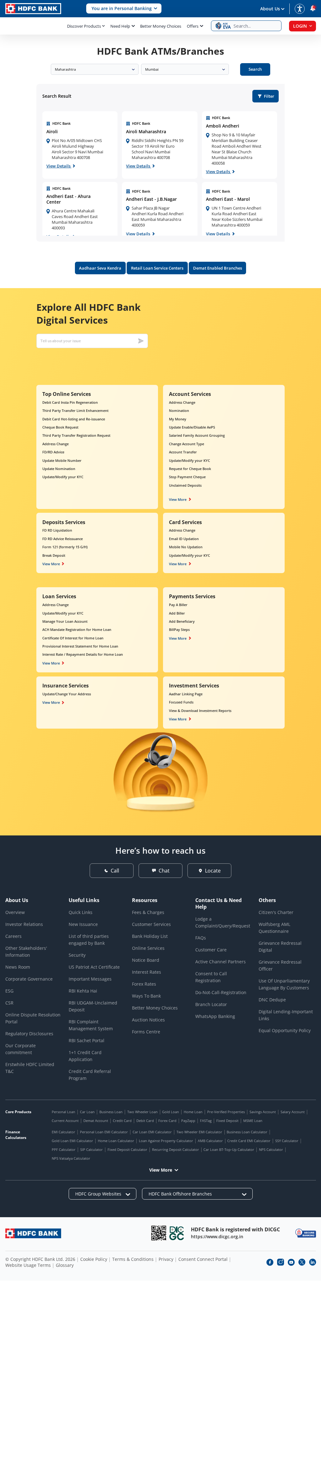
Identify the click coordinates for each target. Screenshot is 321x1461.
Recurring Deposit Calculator (175, 1149)
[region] (80, 145)
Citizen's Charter (276, 912)
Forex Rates (144, 984)
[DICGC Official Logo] (177, 1233)
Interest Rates (146, 972)
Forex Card (167, 1120)
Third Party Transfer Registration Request (76, 435)
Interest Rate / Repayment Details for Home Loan (82, 654)
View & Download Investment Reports (200, 710)
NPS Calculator (271, 1149)
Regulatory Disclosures (29, 1034)
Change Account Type (186, 443)
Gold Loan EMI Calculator (72, 1140)
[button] (123, 8)
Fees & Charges (148, 912)
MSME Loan (252, 1120)
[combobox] (95, 69)
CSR (9, 1003)
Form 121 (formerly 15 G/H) (64, 546)
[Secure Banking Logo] (305, 1233)
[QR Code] (158, 1233)
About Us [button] (270, 9)
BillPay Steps (179, 629)
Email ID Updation (184, 538)
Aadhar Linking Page (186, 694)
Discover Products (84, 26)
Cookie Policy (93, 1259)
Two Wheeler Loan (142, 1111)
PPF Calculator (64, 1149)
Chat (164, 870)
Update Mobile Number (62, 460)
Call (115, 870)
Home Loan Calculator (116, 1140)
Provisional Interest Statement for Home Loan (80, 646)
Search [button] (255, 69)
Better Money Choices (160, 26)
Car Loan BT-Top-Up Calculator (228, 1149)
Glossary (65, 1265)
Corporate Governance (29, 979)
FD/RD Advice (53, 452)
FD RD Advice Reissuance (62, 538)
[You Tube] (291, 1262)
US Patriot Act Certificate (94, 967)
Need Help (120, 26)
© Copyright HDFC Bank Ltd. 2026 (40, 1259)
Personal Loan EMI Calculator (104, 1132)
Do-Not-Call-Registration (220, 992)
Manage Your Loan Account (64, 621)
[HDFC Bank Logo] (33, 8)
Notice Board (145, 960)
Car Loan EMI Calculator (152, 1132)
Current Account (65, 1120)
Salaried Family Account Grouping (197, 435)
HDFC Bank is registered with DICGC (235, 1229)
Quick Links (80, 912)
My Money (177, 419)
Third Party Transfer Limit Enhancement (75, 410)
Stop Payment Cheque (187, 476)
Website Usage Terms (28, 1265)
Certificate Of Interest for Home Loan (72, 638)
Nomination (179, 410)
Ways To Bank (146, 996)
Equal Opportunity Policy (285, 1030)
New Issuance (83, 924)
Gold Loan (170, 1111)
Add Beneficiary (182, 621)
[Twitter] (301, 1262)
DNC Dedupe (272, 1000)
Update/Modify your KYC (62, 476)
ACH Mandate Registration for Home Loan (76, 629)
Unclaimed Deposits (185, 485)
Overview (15, 912)
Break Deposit (53, 555)
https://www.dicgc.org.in (217, 1236)
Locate (213, 870)
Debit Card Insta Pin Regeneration (70, 402)
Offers (192, 26)
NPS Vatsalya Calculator (71, 1158)
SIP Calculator (91, 1149)
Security (77, 955)
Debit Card (145, 1120)
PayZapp (188, 1120)
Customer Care (211, 950)
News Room (17, 967)
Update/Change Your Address (66, 694)
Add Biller (177, 613)
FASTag (206, 1120)
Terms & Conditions (133, 1259)
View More (178, 499)
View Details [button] (58, 166)
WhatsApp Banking (215, 1016)
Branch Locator (211, 1004)
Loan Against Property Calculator (166, 1140)
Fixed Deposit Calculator (127, 1149)
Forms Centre (146, 1032)
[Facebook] (269, 1262)
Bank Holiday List (150, 936)
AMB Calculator (210, 1140)
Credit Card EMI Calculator (249, 1140)
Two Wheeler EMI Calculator (199, 1132)
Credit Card (122, 1120)
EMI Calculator (63, 1132)
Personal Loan (63, 1111)
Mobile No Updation (186, 546)
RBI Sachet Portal (86, 1040)
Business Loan (111, 1111)
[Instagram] (280, 1262)
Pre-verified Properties (226, 1111)
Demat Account (95, 1120)
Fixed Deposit (227, 1120)
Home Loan (193, 1111)
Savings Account (263, 1111)
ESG (9, 991)
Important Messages (90, 979)
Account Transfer (183, 452)
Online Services (148, 948)
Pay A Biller (178, 604)
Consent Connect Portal (203, 1259)
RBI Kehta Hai (83, 991)
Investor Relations (24, 924)
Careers (13, 936)
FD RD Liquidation (57, 530)
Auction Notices (148, 1020)
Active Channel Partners (220, 962)
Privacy (166, 1259)
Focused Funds (181, 702)
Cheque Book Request (60, 427)
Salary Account (293, 1111)
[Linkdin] (312, 1262)
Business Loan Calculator (247, 1132)
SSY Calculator (286, 1140)
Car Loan (87, 1111)
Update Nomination (58, 468)
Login (300, 26)
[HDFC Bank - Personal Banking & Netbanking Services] (33, 1233)
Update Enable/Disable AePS (192, 427)
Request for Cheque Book (190, 468)
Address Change (55, 443)
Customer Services (151, 924)
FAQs (200, 938)
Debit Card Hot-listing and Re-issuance (73, 419)
